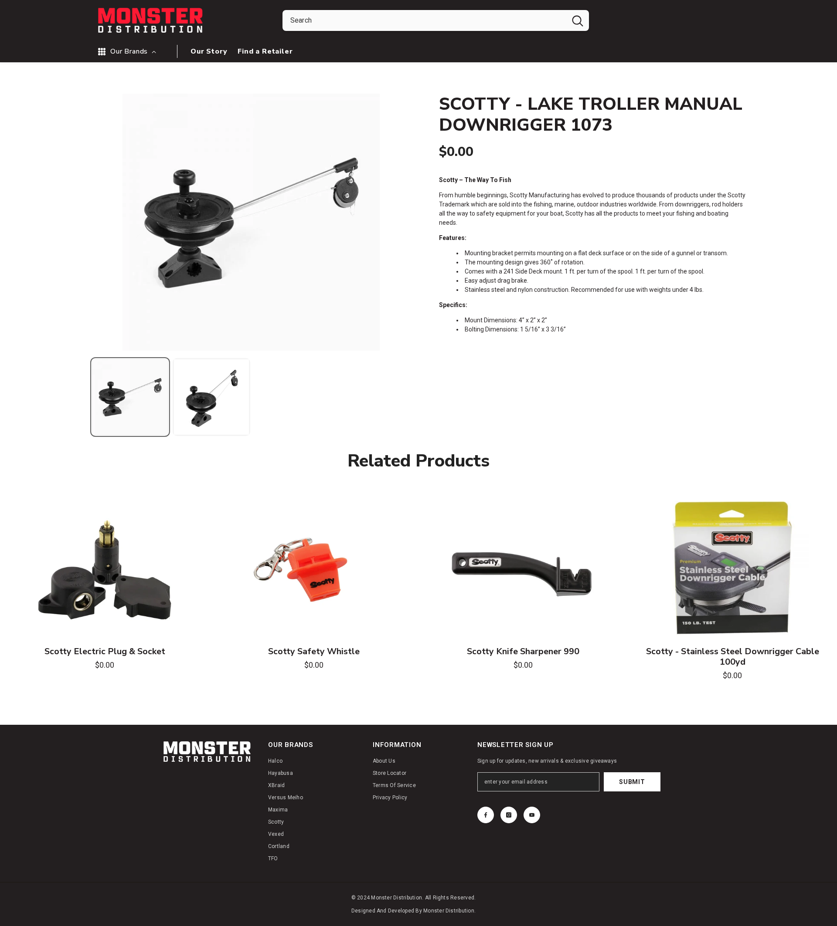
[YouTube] (532, 815)
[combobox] (424, 20)
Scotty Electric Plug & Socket (104, 651)
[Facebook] (485, 815)
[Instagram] (508, 815)
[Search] (435, 20)
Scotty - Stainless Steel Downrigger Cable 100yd (732, 656)
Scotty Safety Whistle (314, 651)
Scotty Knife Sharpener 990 (523, 651)
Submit (632, 781)
